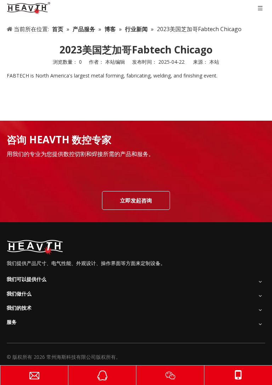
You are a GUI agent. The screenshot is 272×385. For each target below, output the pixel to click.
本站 (214, 61)
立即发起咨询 (136, 200)
